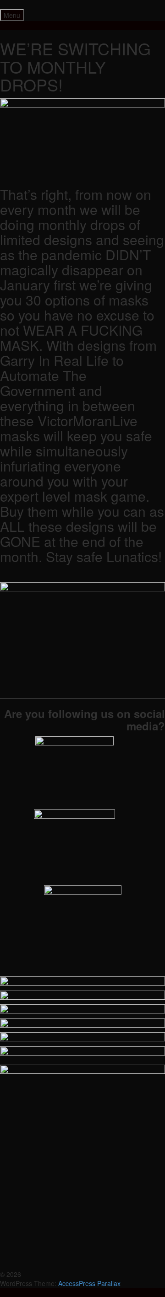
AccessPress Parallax (89, 1283)
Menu (12, 15)
